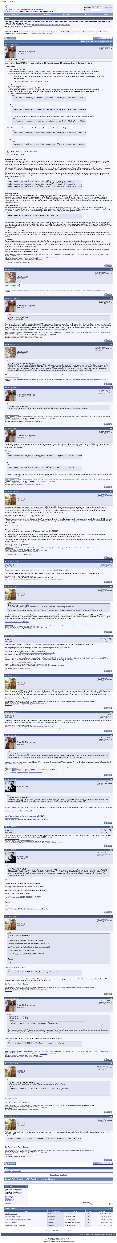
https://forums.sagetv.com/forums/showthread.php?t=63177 (24, 816)
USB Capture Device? (11, 1214)
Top (114, 1234)
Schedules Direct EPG (35, 259)
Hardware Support (26, 9)
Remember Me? (108, 7)
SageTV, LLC (90, 1234)
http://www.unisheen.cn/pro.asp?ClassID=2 (19, 811)
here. (30, 26)
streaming (18, 1171)
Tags (6, 1168)
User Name (87, 7)
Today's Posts (88, 14)
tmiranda (21, 276)
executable (8, 1171)
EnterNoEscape (25, 51)
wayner (8, 565)
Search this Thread (96, 41)
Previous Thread (54, 1175)
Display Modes (107, 41)
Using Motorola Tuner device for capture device (18, 1219)
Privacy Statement (106, 1234)
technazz (21, 786)
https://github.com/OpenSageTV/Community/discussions (51, 25)
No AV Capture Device (11, 1222)
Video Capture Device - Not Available (15, 1225)
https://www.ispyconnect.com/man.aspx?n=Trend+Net (37, 653)
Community (47, 14)
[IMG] (6, 1199)
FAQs (31, 14)
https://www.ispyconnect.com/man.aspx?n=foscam (35, 654)
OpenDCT (13, 259)
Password (87, 10)
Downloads (66, 14)
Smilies (7, 1197)
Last (109, 38)
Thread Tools (85, 41)
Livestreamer (28, 474)
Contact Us (81, 1234)
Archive (97, 1234)
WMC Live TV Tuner (22, 259)
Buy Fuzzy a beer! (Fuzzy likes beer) (17, 545)
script (13, 1171)
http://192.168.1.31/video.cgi (56, 658)
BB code (7, 1196)
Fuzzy (20, 498)
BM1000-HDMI (43, 257)
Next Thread (63, 1175)
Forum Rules (15, 14)
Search (106, 14)
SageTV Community (14, 9)
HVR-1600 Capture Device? (12, 1216)
